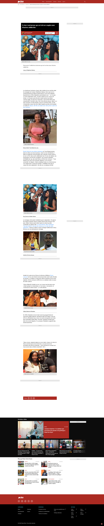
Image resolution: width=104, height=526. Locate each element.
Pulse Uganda (82, 510)
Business (59, 1)
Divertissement (49, 1)
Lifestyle (54, 1)
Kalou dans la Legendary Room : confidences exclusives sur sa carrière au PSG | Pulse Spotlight (52, 452)
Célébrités (27, 4)
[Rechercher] (85, 1)
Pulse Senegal (82, 513)
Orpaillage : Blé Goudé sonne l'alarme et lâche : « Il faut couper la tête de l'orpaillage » (55, 473)
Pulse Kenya (72, 517)
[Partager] (57, 33)
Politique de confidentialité (44, 511)
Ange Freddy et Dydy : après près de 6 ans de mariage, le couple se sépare (54, 482)
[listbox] (52, 447)
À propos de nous (42, 509)
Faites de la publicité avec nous (59, 510)
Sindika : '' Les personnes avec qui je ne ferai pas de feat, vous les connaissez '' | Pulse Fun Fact (38, 452)
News (43, 1)
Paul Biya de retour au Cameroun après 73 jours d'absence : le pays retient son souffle (54, 465)
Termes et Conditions (43, 513)
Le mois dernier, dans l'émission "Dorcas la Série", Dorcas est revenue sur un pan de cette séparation (38, 226)
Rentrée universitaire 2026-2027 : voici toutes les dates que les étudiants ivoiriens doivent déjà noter (32, 474)
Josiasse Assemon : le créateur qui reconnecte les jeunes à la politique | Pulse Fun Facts (54, 430)
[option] (24, 448)
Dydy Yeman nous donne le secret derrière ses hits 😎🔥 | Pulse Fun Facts (65, 452)
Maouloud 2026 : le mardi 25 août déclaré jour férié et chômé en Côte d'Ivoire (32, 482)
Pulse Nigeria (72, 510)
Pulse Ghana (72, 513)
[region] (52, 447)
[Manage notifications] (102, 524)
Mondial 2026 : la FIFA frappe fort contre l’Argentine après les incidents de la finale (32, 465)
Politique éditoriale (58, 512)
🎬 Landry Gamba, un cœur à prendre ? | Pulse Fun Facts (79, 451)
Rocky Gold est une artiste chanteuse (33, 151)
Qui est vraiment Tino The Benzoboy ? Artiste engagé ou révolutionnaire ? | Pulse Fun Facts (24, 452)
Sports (64, 1)
